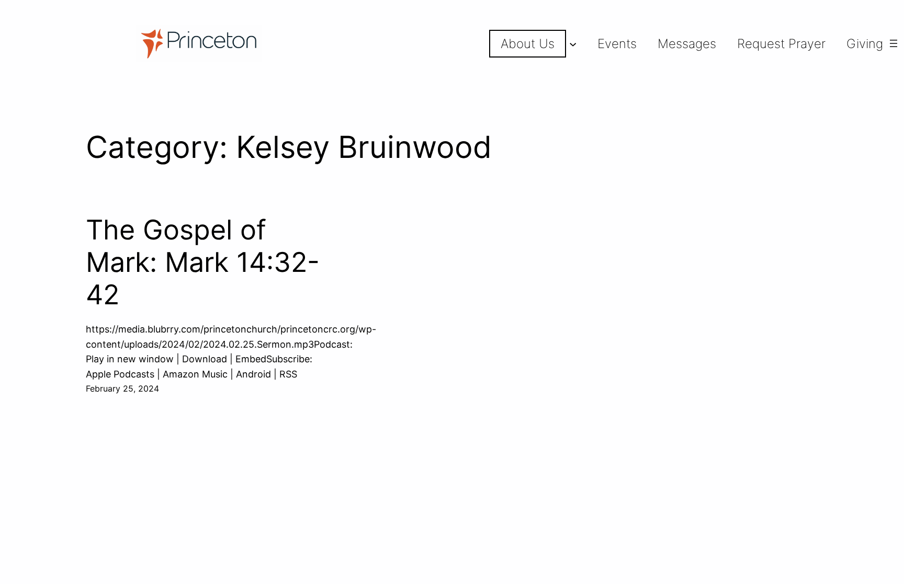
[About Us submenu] (573, 43)
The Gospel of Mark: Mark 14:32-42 (203, 263)
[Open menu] (893, 43)
